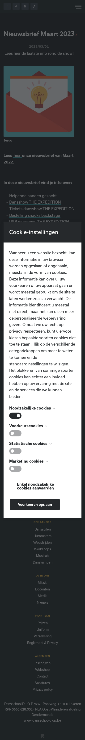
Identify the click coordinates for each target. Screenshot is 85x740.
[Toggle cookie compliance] (15, 433)
